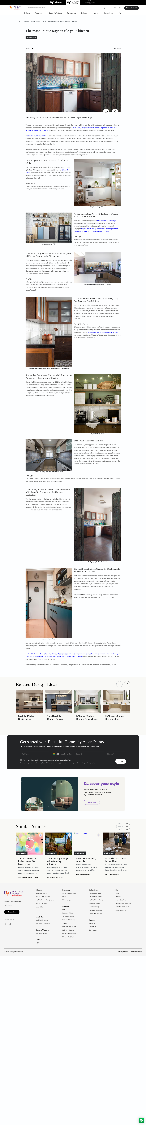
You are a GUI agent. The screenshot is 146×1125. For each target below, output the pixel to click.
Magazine (118, 896)
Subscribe (12, 912)
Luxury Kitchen (40, 907)
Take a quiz (91, 802)
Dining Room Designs (95, 910)
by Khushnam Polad (83, 875)
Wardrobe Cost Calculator (43, 923)
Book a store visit (131, 8)
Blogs (117, 893)
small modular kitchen (109, 332)
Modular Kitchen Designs (96, 900)
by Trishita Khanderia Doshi (28, 877)
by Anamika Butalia (112, 875)
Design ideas (108, 13)
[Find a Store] (114, 8)
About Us (92, 923)
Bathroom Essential (68, 930)
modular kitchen (42, 136)
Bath (63, 909)
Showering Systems (68, 916)
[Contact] (104, 8)
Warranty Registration (68, 937)
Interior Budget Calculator (123, 903)
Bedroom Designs (94, 903)
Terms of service (136, 951)
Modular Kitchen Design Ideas (45, 900)
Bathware (84, 13)
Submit (120, 761)
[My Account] (109, 8)
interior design (77, 656)
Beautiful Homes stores (122, 906)
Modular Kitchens (41, 893)
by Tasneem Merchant (55, 877)
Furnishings (71, 13)
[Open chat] (141, 1120)
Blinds (64, 896)
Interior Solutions (121, 900)
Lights (96, 13)
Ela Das (31, 48)
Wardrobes (39, 13)
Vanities (64, 923)
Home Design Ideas (95, 893)
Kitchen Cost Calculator (43, 896)
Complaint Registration (69, 933)
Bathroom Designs (94, 906)
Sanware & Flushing (68, 920)
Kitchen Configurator (42, 903)
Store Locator (93, 930)
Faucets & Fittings (67, 913)
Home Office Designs (95, 913)
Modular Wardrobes (42, 920)
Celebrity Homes (121, 910)
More (121, 13)
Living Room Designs (95, 896)
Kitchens (27, 13)
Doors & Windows (55, 13)
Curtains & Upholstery (69, 893)
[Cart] (120, 8)
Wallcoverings (66, 900)
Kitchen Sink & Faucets (69, 926)
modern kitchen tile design (106, 221)
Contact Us (92, 926)
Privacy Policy (123, 951)
